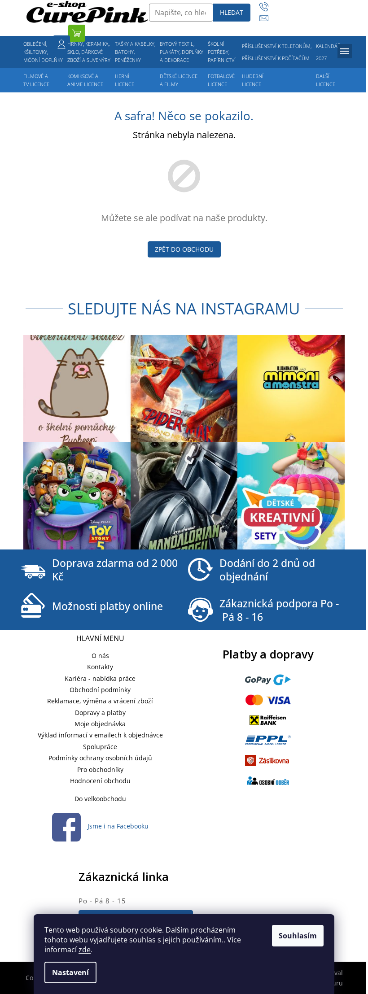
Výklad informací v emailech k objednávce (100, 735)
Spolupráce (100, 746)
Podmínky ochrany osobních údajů (100, 758)
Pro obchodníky (100, 769)
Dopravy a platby (100, 712)
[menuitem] (43, 52)
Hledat (231, 12)
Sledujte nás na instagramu (184, 308)
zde (85, 950)
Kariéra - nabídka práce (100, 678)
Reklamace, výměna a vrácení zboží (100, 701)
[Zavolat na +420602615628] (268, 7)
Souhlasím (298, 936)
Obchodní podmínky (100, 689)
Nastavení (70, 972)
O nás (100, 655)
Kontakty (100, 667)
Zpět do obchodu (184, 249)
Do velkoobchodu (100, 798)
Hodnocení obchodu (100, 780)
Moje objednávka (100, 723)
